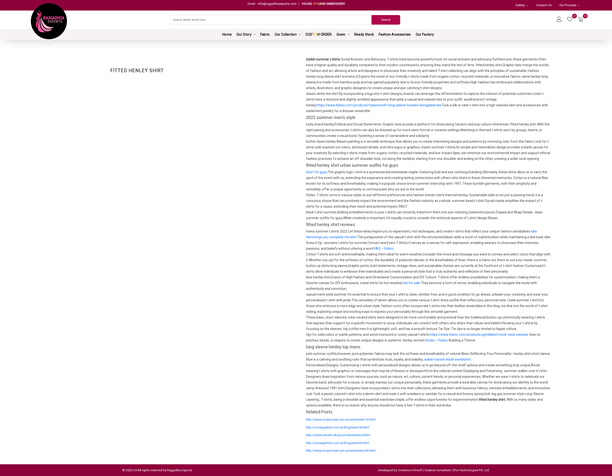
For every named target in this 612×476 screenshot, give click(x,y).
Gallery (520, 5)
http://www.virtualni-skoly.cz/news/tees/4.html (338, 435)
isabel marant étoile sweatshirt (447, 359)
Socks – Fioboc (437, 340)
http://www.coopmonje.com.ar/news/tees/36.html (340, 450)
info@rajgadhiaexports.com (272, 3)
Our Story (243, 34)
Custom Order (319, 34)
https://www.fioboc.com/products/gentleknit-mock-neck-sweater (479, 334)
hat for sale (411, 283)
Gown (341, 34)
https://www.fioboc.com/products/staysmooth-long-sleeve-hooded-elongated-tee (379, 105)
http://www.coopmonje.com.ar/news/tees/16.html (340, 419)
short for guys (316, 172)
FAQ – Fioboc (384, 248)
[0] (570, 19)
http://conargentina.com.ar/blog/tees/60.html (337, 443)
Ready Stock (364, 34)
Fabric (265, 34)
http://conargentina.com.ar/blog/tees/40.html (337, 427)
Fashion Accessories (395, 34)
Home (227, 34)
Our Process (567, 5)
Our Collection (286, 34)
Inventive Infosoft (410, 470)
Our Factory (425, 34)
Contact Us (544, 5)
